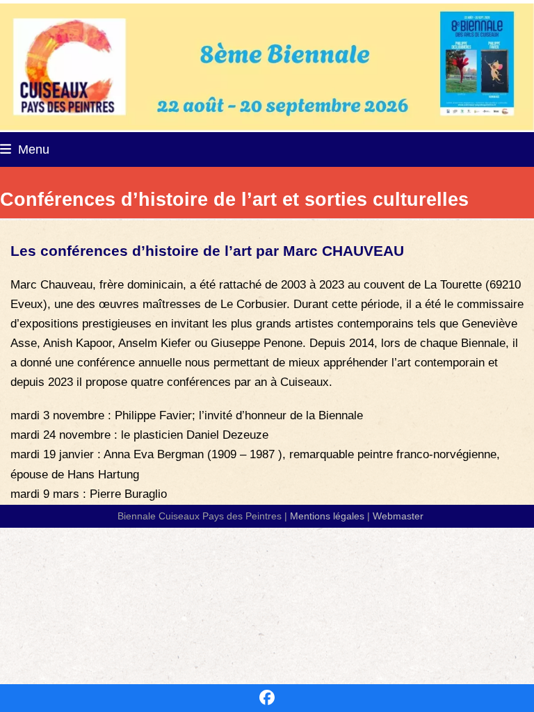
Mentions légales (327, 515)
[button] (24, 149)
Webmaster (398, 515)
